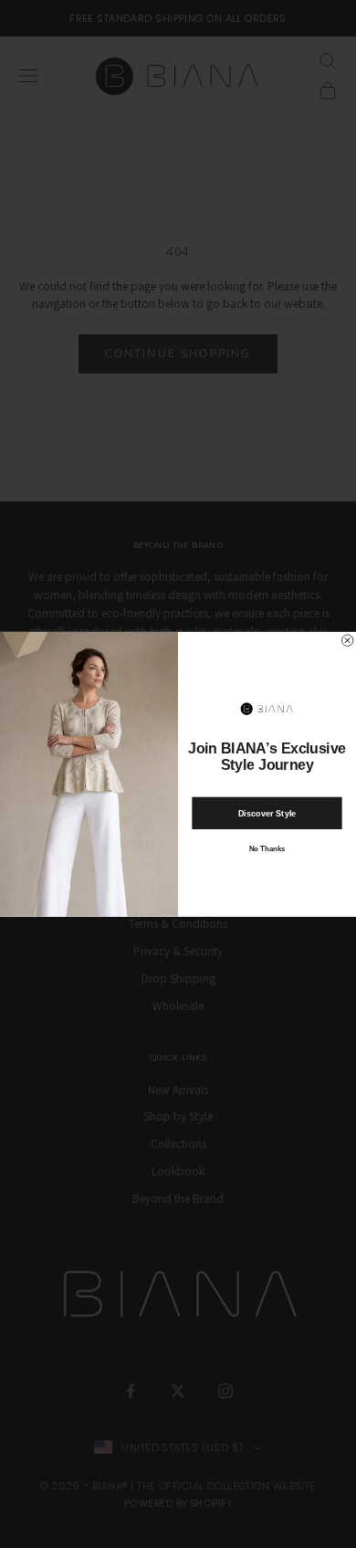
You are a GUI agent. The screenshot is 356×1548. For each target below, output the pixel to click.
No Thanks (267, 849)
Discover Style (267, 812)
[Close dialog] (346, 640)
